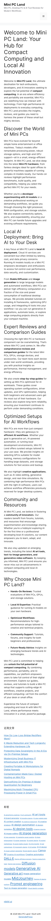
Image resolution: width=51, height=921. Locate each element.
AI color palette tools (40, 818)
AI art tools (38, 814)
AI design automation (23, 824)
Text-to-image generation (15, 888)
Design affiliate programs (23, 859)
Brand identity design (30, 851)
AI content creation (12, 821)
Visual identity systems (36, 888)
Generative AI (28, 868)
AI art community (26, 815)
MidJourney (22, 878)
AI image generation (33, 833)
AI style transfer (34, 844)
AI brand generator (11, 818)
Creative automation (35, 854)
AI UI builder (32, 847)
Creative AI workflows (16, 854)
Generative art (13, 873)
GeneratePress (26, 917)
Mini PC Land (14, 4)
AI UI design (42, 847)
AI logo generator (9, 837)
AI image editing (11, 833)
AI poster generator (19, 840)
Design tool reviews (14, 864)
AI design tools (23, 828)
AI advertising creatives (12, 815)
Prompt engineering (26, 884)
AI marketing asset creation (25, 837)
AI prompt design (32, 840)
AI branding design (26, 818)
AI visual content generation (13, 851)
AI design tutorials (39, 829)
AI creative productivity (29, 822)
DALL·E (9, 858)
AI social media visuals (20, 844)
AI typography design (20, 847)
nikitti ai (8, 901)
